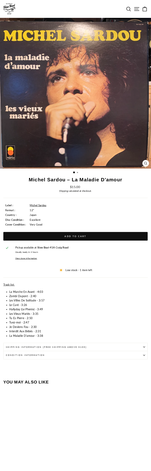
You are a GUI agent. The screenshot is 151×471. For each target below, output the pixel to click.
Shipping (63, 191)
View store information (26, 258)
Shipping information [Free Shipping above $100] (46, 347)
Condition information (25, 355)
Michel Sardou (38, 205)
